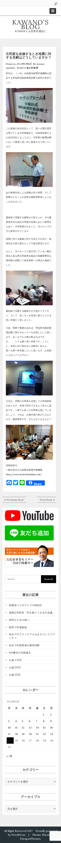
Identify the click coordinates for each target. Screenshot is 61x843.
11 (16, 727)
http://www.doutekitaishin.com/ (24, 474)
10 (9, 727)
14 (37, 727)
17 (9, 734)
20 (30, 734)
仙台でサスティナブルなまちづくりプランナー (32, 636)
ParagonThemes (30, 838)
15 (44, 727)
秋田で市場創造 (18, 627)
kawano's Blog (30, 24)
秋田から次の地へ (19, 619)
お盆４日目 (15, 659)
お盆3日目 (15, 667)
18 (16, 734)
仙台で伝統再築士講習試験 (24, 645)
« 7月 (9, 756)
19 (23, 734)
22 (44, 734)
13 (30, 727)
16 (51, 727)
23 (51, 734)
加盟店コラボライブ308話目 (25, 605)
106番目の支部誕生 (20, 652)
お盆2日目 (15, 674)
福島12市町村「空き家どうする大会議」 (32, 612)
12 (23, 727)
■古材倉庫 (32, 68)
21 (37, 734)
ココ (10, 355)
